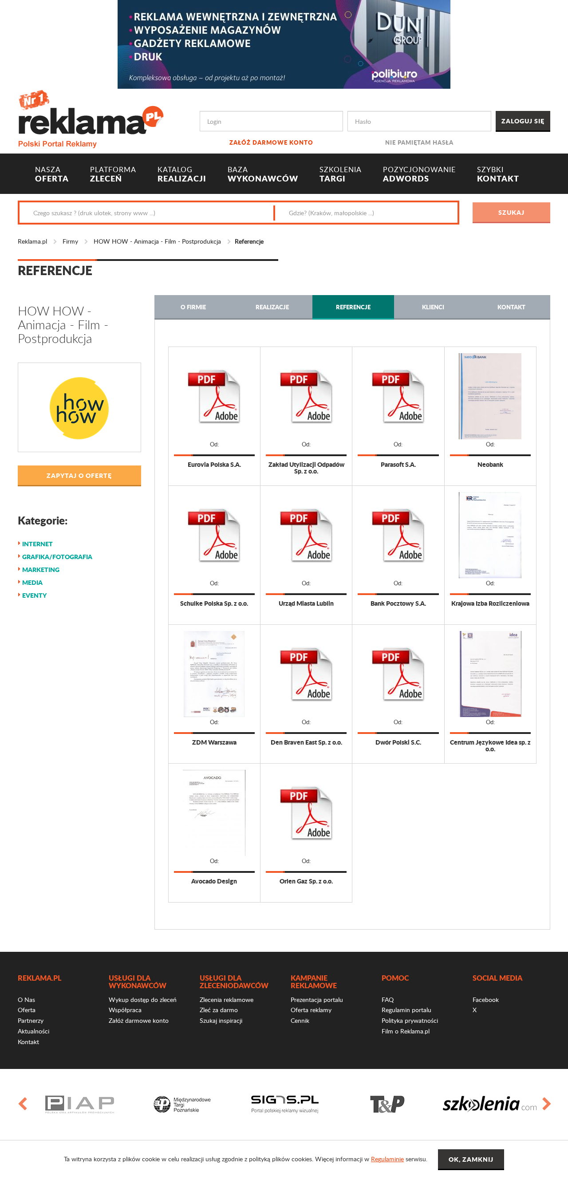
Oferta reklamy (311, 1010)
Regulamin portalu (406, 1010)
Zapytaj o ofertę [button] (79, 475)
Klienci (433, 307)
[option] (79, 1104)
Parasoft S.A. (398, 464)
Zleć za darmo (219, 1010)
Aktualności (33, 1031)
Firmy (70, 241)
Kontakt (511, 307)
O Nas (26, 999)
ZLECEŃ (113, 174)
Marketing (40, 569)
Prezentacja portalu (317, 999)
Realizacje (272, 307)
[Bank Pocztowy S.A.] (398, 535)
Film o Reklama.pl (406, 1031)
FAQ (388, 999)
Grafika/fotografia (57, 556)
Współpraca (125, 1010)
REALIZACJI (182, 174)
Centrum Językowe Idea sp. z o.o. (490, 746)
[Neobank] (490, 396)
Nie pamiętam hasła (419, 142)
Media (32, 582)
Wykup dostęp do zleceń (143, 999)
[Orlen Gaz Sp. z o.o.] (306, 813)
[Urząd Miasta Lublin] (306, 535)
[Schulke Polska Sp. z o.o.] (214, 535)
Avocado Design (214, 881)
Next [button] (546, 1104)
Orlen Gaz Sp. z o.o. (306, 881)
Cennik (300, 1020)
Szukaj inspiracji (221, 1020)
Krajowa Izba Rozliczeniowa (490, 603)
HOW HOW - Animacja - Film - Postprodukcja (157, 241)
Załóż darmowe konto (271, 142)
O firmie (193, 307)
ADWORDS (419, 174)
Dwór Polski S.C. (398, 742)
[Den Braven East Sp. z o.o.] (306, 674)
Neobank (490, 464)
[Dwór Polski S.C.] (398, 674)
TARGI (341, 174)
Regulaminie (387, 1159)
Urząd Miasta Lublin (306, 603)
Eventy (34, 595)
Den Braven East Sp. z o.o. (306, 742)
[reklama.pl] (91, 117)
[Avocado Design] (214, 813)
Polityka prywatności (410, 1020)
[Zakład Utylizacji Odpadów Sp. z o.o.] (306, 396)
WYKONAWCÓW (263, 174)
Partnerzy (30, 1020)
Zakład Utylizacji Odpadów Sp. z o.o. (306, 468)
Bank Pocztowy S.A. (398, 603)
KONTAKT (498, 174)
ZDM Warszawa (214, 742)
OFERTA (52, 174)
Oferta (27, 1010)
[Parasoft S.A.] (398, 396)
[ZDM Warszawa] (214, 674)
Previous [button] (21, 1104)
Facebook (486, 999)
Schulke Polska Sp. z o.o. (214, 603)
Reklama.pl (32, 241)
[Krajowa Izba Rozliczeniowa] (490, 535)
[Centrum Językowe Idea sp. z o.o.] (490, 674)
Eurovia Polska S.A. (214, 464)
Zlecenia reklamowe (226, 999)
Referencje (353, 307)
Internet (37, 543)
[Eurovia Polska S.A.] (214, 396)
